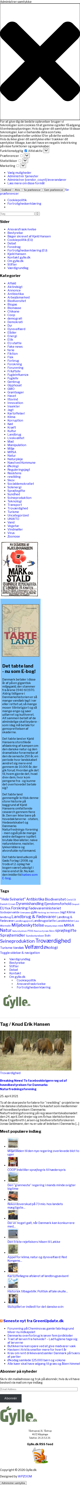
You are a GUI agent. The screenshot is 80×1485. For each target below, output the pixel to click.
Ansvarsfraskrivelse (21, 229)
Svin (47, 935)
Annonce (14, 290)
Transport (14, 505)
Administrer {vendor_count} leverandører (36, 180)
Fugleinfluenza (17, 375)
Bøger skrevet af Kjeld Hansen (29, 236)
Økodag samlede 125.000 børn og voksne (36, 1360)
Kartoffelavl (16, 413)
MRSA (11, 452)
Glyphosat (14, 385)
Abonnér (10, 1398)
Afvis (17, 190)
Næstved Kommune (21, 462)
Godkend (6, 190)
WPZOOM (25, 1476)
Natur (11, 455)
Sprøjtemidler (12, 935)
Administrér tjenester (23, 176)
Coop (11, 315)
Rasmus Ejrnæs (41, 931)
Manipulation (16, 445)
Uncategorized (18, 515)
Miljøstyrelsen (51, 926)
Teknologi (14, 501)
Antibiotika (15, 294)
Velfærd (34, 947)
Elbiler (12, 332)
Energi (12, 336)
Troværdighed (17, 508)
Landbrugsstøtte (44, 921)
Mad (10, 441)
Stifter (12, 264)
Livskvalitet (15, 438)
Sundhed (13, 494)
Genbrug (13, 382)
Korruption (15, 420)
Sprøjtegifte (16, 491)
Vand (11, 522)
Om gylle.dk (15, 261)
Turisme (13, 512)
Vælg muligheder (19, 172)
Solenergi (14, 487)
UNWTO (13, 519)
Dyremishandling (30, 903)
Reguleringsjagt (18, 469)
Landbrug (14, 434)
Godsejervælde (10, 912)
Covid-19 (71, 899)
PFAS (30, 931)
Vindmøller (15, 529)
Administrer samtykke (13, 1483)
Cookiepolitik (17, 200)
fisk (8, 908)
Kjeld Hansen (16, 254)
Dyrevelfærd (16, 329)
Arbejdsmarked (18, 297)
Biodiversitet (16, 301)
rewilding (14, 476)
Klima (11, 417)
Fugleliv (12, 378)
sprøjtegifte (65, 930)
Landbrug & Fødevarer (34, 916)
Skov (11, 480)
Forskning (14, 364)
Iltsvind (12, 399)
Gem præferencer (53, 190)
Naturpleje (15, 459)
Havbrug (42, 912)
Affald (11, 283)
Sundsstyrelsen (35, 935)
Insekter (13, 406)
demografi (14, 318)
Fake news (15, 346)
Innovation (15, 403)
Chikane (13, 311)
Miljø (10, 448)
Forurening (15, 367)
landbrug (5, 917)
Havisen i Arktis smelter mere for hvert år (37, 1349)
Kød (10, 424)
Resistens (14, 473)
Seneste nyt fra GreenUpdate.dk (33, 1321)
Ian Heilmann (53, 912)
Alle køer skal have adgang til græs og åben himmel (43, 1363)
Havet (11, 396)
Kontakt (15, 973)
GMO (11, 389)
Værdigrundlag (17, 268)
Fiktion (12, 353)
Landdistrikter (65, 920)
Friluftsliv (14, 371)
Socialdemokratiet (20, 484)
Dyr (9, 325)
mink (60, 925)
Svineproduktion (19, 498)
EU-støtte (14, 343)
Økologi (13, 466)
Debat (11, 243)
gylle (34, 912)
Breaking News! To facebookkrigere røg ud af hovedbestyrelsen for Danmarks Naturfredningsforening (33, 1085)
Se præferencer (32, 190)
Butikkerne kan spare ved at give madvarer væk (41, 1346)
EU (2, 908)
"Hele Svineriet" (13, 899)
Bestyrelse (15, 233)
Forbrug (13, 360)
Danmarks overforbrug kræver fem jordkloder (40, 1335)
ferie (10, 350)
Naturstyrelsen (19, 931)
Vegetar (13, 526)
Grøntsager (15, 392)
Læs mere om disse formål (25, 183)
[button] (40, 62)
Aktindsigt (15, 287)
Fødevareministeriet (44, 908)
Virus (11, 533)
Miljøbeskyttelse (28, 925)
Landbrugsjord (23, 920)
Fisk (10, 357)
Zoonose (13, 536)
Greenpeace (25, 912)
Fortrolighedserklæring (24, 203)
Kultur (11, 431)
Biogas (12, 304)
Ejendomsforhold (57, 904)
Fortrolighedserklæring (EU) (27, 250)
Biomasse (14, 308)
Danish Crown (7, 904)
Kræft (11, 427)
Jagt (10, 410)
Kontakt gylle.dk (19, 257)
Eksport (75, 904)
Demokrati (15, 322)
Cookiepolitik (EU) (20, 240)
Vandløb (18, 948)
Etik (10, 339)
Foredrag (14, 247)
